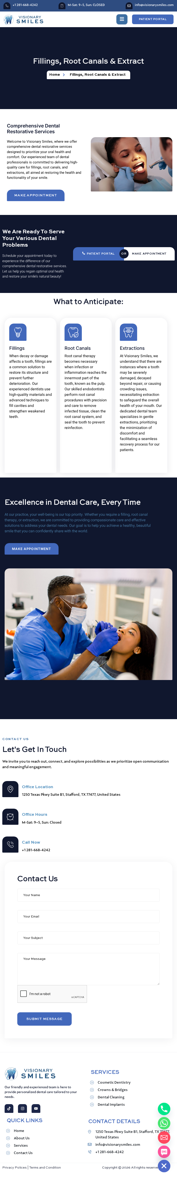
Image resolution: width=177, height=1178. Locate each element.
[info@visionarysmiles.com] (129, 5)
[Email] (164, 1137)
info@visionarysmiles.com (154, 5)
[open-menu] (122, 19)
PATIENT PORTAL (101, 253)
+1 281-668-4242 (25, 5)
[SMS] (164, 1152)
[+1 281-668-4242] (6, 5)
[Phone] (164, 1109)
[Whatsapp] (164, 1123)
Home (19, 1131)
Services (21, 1146)
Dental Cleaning (111, 1097)
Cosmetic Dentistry (114, 1083)
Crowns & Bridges (113, 1090)
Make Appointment (149, 253)
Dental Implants (111, 1105)
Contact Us (23, 1153)
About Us (22, 1138)
